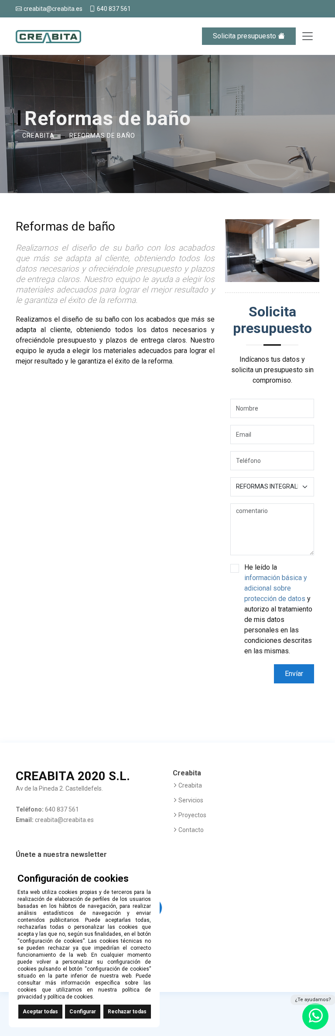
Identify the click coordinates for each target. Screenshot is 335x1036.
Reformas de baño (102, 135)
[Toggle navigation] (307, 36)
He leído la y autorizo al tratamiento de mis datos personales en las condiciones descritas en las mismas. (278, 609)
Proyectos (192, 815)
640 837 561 (114, 9)
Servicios (190, 800)
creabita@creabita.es (53, 9)
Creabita (38, 135)
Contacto (191, 830)
